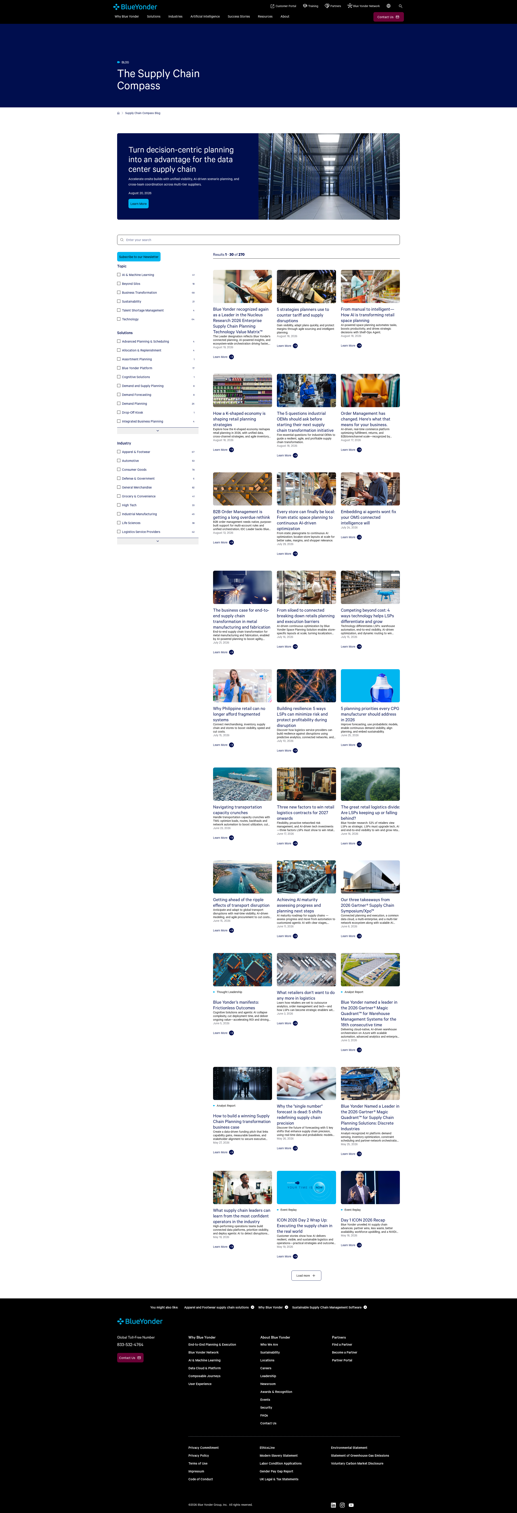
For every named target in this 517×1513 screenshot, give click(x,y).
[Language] (389, 8)
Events (265, 1399)
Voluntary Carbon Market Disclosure (357, 1463)
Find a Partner (342, 1344)
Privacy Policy (198, 1455)
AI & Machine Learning (204, 1360)
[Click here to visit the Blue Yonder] (118, 113)
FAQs (264, 1415)
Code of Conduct (200, 1479)
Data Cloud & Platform (204, 1368)
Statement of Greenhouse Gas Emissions (360, 1455)
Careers (265, 1368)
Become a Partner (344, 1352)
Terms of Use (197, 1463)
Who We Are (269, 1344)
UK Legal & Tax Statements (279, 1479)
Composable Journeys (204, 1376)
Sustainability (270, 1352)
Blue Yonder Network (203, 1352)
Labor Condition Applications (281, 1463)
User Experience (199, 1384)
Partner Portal (342, 1360)
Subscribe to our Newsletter (139, 257)
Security (266, 1407)
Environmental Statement (349, 1447)
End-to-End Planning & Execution (212, 1344)
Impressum (196, 1471)
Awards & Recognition (276, 1391)
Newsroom (268, 1384)
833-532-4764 (130, 1344)
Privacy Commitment (203, 1447)
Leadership (268, 1376)
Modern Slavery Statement (279, 1455)
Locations (267, 1360)
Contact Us (268, 1423)
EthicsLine (267, 1447)
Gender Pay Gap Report (276, 1471)
